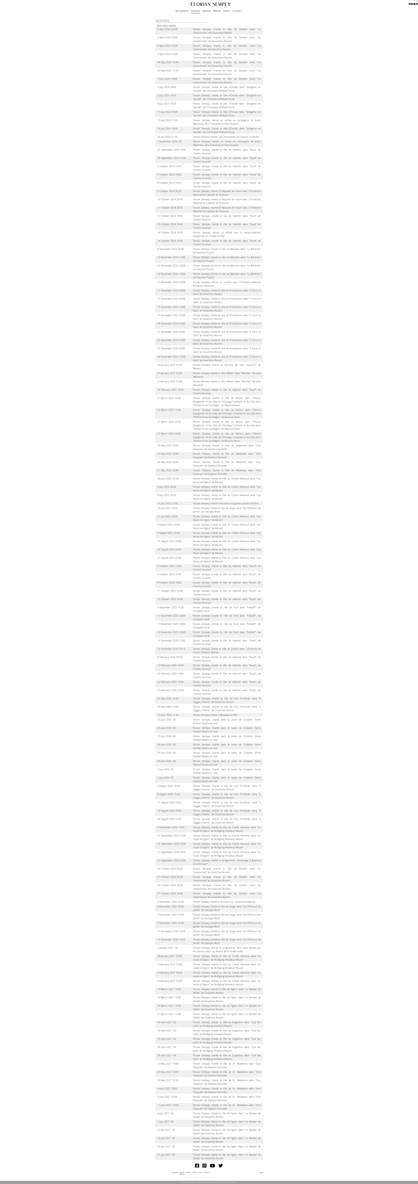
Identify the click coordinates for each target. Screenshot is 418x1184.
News (226, 11)
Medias (206, 11)
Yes (234, 1182)
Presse (217, 11)
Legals (261, 1172)
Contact (237, 11)
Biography (182, 11)
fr (414, 1)
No (236, 1182)
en (417, 1)
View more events (166, 25)
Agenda (195, 11)
